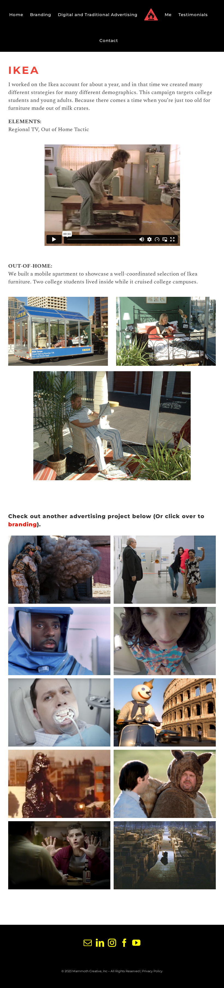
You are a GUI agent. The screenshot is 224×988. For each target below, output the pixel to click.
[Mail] (88, 943)
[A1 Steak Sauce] (59, 855)
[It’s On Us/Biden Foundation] (165, 570)
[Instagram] (112, 943)
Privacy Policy (152, 971)
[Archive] (165, 855)
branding (22, 524)
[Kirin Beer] (59, 784)
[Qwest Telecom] (59, 641)
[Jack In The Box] (165, 712)
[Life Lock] (59, 712)
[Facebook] (124, 943)
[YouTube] (136, 943)
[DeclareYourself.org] (165, 784)
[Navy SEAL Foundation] (59, 570)
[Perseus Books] (165, 641)
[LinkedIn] (100, 943)
